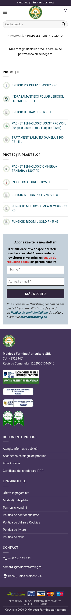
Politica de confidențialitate (21, 515)
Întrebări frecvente (48, 601)
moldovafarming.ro (33, 317)
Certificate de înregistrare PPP (23, 471)
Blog (28, 601)
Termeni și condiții (15, 508)
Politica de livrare (14, 530)
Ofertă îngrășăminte (16, 493)
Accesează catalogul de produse (24, 456)
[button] (5, 12)
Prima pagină (16, 35)
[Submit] (63, 24)
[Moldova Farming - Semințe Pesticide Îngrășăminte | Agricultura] (35, 12)
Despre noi (16, 601)
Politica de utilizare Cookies (21, 522)
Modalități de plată (15, 500)
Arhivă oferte (11, 463)
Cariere (28, 604)
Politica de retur (13, 537)
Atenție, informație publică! (20, 448)
